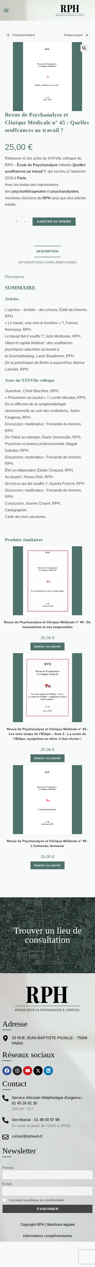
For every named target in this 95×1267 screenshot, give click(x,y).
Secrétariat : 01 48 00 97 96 (35, 1120)
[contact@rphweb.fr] (5, 1137)
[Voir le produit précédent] (8, 35)
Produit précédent (23, 35)
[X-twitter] (38, 1070)
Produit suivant (73, 35)
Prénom (8, 1168)
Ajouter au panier (54, 221)
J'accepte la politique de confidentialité (36, 1200)
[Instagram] (17, 1070)
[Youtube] (27, 1070)
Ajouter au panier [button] (47, 646)
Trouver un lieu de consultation (48, 935)
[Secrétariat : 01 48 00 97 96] (5, 1120)
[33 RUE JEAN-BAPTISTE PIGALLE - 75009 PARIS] (5, 1038)
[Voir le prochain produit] (87, 35)
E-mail (7, 1184)
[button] (6, 10)
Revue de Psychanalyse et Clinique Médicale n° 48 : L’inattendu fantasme (47, 843)
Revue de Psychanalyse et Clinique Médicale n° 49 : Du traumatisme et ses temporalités (47, 624)
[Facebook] (7, 1070)
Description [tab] (47, 251)
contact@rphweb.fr (27, 1136)
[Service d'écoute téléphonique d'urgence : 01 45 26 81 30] (5, 1098)
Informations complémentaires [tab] (47, 262)
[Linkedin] (48, 1070)
